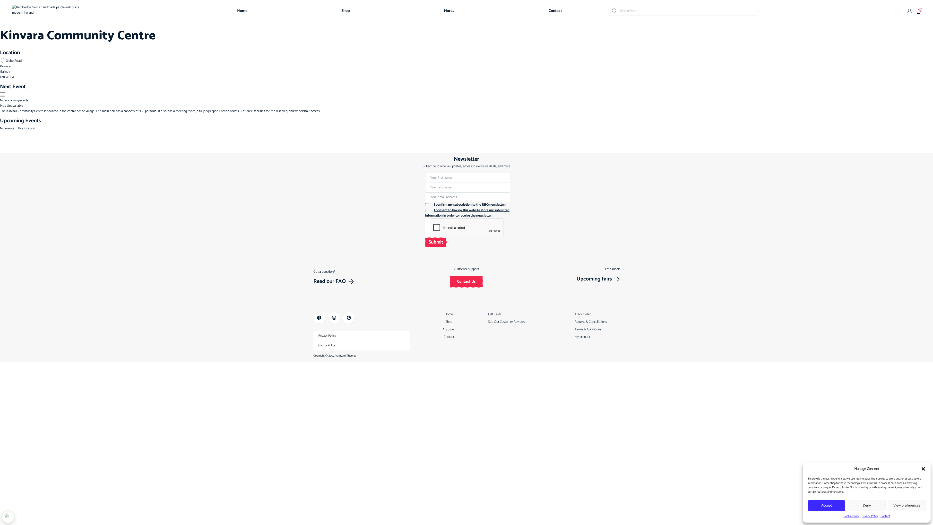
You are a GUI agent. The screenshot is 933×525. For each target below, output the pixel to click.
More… (449, 11)
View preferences (906, 505)
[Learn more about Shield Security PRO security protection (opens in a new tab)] (8, 517)
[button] (923, 468)
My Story (449, 329)
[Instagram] (334, 318)
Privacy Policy (870, 516)
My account (582, 337)
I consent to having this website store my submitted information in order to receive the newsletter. (467, 213)
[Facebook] (319, 318)
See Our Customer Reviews (506, 321)
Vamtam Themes (345, 355)
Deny (867, 505)
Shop (345, 11)
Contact (885, 516)
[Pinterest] (349, 318)
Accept (826, 505)
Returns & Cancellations (591, 321)
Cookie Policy (851, 516)
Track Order (583, 314)
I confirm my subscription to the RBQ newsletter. (470, 205)
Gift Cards (494, 314)
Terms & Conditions (588, 329)
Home (242, 11)
